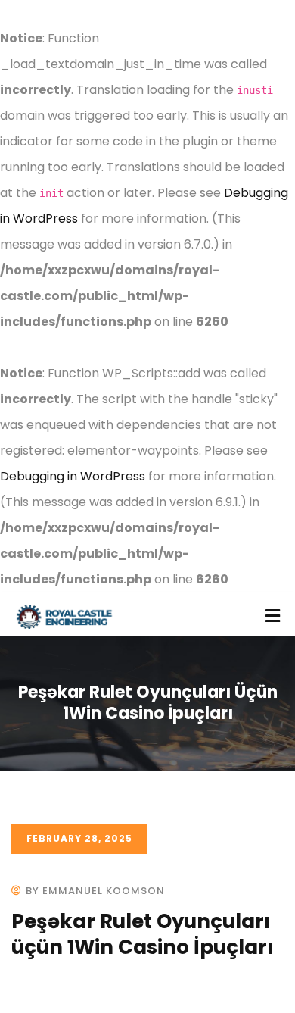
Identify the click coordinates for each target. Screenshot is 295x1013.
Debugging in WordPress (72, 476)
